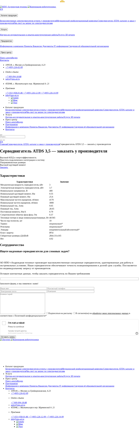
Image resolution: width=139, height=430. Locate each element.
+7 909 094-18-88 (13, 76)
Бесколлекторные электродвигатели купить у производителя (28, 21)
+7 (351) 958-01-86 (14, 93)
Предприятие (6, 41)
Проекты (28, 46)
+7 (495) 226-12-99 (32, 93)
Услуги (4, 29)
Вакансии (37, 46)
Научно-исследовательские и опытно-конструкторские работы (29, 35)
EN (1, 9)
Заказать (4, 167)
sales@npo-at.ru (12, 79)
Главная (3, 144)
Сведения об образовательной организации (89, 46)
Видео (15, 58)
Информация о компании (12, 46)
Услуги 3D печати (66, 35)
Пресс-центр (6, 52)
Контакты (4, 60)
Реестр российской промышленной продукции (23, 356)
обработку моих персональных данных (110, 313)
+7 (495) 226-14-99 (49, 93)
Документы (48, 46)
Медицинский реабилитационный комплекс (77, 21)
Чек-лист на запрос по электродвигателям (33, 23)
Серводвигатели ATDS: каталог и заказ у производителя (33, 144)
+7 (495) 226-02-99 (14, 67)
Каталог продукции (9, 15)
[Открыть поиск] (1, 134)
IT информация (61, 46)
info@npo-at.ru (12, 95)
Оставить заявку (8, 337)
